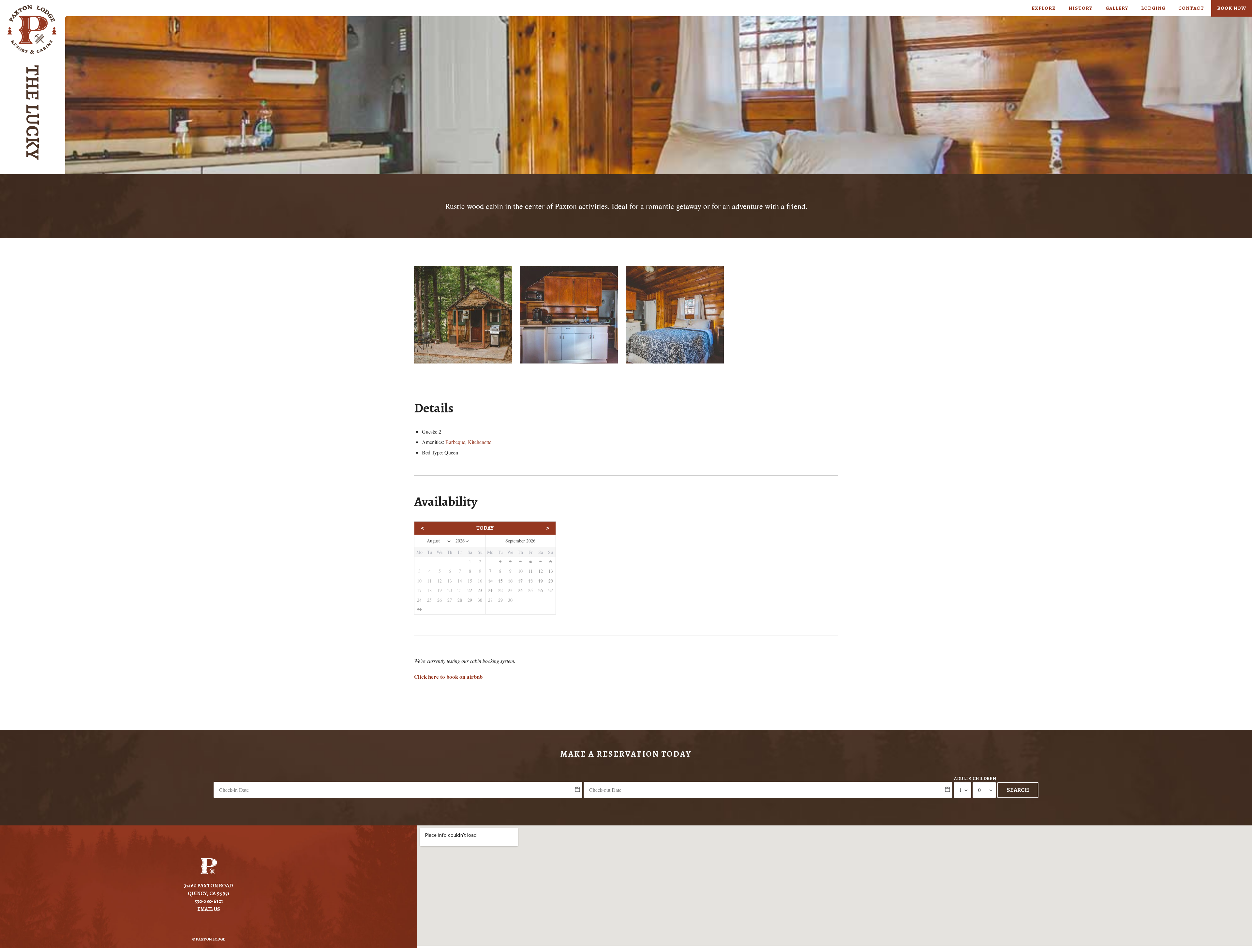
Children (984, 779)
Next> (534, 528)
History (1080, 8)
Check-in (398, 778)
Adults (962, 779)
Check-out (768, 778)
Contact (1191, 8)
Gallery (1117, 8)
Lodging (1153, 8)
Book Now (1231, 8)
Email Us (208, 909)
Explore (1043, 8)
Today (485, 528)
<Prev (435, 528)
